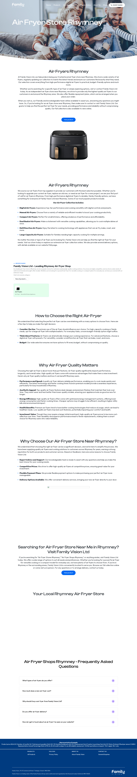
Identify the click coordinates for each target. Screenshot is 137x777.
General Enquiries (104, 754)
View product (68, 120)
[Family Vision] (18, 4)
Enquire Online (85, 5)
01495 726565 (117, 5)
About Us (96, 5)
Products (57, 5)
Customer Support (70, 5)
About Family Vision (78, 754)
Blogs (105, 5)
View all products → (21, 279)
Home (48, 5)
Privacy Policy (53, 754)
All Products (31, 754)
